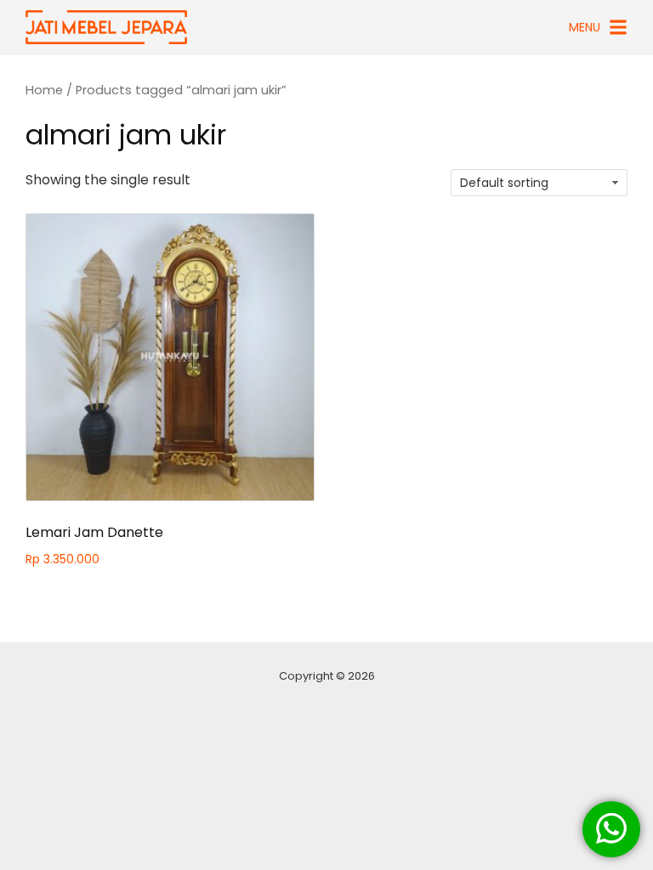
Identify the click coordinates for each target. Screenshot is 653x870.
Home (44, 90)
